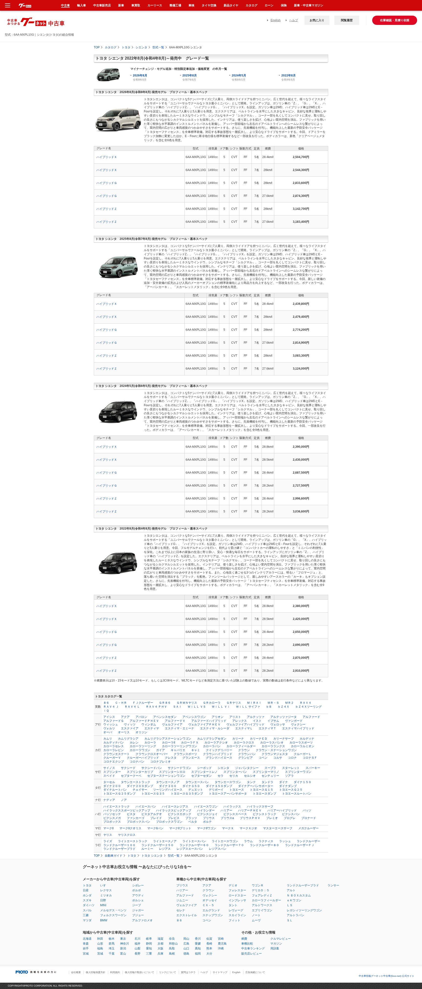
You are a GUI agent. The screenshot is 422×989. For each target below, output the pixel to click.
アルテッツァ (255, 717)
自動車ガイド (113, 855)
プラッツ (191, 818)
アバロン (141, 717)
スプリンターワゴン (298, 772)
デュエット (195, 789)
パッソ (307, 810)
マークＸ (228, 828)
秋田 (100, 938)
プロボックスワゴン (169, 821)
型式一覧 (158, 47)
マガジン (276, 943)
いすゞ (104, 885)
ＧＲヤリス (233, 702)
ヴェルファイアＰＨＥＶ (204, 724)
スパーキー (313, 768)
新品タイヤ (231, 5)
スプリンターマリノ (266, 772)
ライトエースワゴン (225, 841)
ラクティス (266, 841)
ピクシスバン (291, 814)
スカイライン (237, 915)
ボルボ (136, 890)
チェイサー (140, 789)
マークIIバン (155, 828)
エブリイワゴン (262, 910)
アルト (291, 890)
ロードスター (237, 895)
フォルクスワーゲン (113, 915)
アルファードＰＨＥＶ (144, 721)
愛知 (149, 948)
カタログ (251, 5)
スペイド (109, 775)
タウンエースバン (197, 782)
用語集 (274, 948)
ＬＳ (290, 905)
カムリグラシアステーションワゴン (167, 738)
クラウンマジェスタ (275, 754)
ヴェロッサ (277, 724)
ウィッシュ (110, 724)
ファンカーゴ (135, 818)
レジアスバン (217, 849)
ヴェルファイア (172, 724)
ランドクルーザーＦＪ (299, 845)
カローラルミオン (302, 746)
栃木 (112, 938)
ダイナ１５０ (302, 782)
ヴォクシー (298, 724)
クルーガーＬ (302, 754)
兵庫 (160, 953)
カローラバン (212, 746)
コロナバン (137, 761)
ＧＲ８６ (165, 702)
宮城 (86, 953)
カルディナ (307, 738)
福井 (137, 943)
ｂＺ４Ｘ (283, 706)
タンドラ (267, 782)
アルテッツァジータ (283, 717)
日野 (103, 900)
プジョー (138, 915)
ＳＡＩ (177, 706)
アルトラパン (295, 915)
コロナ (292, 757)
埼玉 (112, 948)
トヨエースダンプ (264, 793)
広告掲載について (255, 972)
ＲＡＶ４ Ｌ (132, 706)
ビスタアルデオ (151, 814)
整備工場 (175, 5)
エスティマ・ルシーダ (214, 728)
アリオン (217, 717)
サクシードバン (151, 768)
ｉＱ (106, 710)
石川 (137, 938)
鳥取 (172, 948)
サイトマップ (220, 972)
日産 (86, 890)
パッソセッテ (112, 814)
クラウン (244, 750)
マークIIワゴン (206, 828)
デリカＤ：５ (260, 890)
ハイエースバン (146, 806)
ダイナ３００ (168, 786)
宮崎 (221, 938)
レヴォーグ (236, 910)
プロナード (308, 818)
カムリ (107, 738)
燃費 (244, 938)
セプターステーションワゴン (166, 775)
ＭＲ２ (289, 702)
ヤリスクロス (127, 835)
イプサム (273, 721)
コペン (263, 757)
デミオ (233, 885)
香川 (198, 938)
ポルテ (207, 821)
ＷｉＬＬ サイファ (248, 706)
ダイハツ (89, 905)
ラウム (248, 841)
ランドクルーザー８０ (264, 845)
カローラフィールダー (241, 746)
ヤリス (107, 835)
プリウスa (227, 818)
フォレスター (237, 890)
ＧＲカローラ (212, 702)
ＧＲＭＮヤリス (187, 702)
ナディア (109, 800)
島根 (172, 953)
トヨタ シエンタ (152, 855)
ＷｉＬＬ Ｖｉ (221, 706)
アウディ (138, 895)
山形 (100, 943)
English (276, 20)
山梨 (137, 948)
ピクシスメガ (112, 818)
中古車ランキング (253, 948)
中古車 (65, 5)
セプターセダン (201, 775)
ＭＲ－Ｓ (273, 702)
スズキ (87, 900)
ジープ (136, 905)
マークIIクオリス (130, 828)
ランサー (333, 885)
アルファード (311, 717)
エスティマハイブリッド (298, 728)
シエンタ (141, 47)
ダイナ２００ (112, 786)
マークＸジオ (248, 828)
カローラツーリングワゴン (179, 746)
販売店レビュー (251, 953)
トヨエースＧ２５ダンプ (119, 793)
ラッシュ (285, 841)
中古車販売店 (102, 5)
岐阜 (149, 938)
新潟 (123, 948)
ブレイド (156, 818)
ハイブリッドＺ (106, 209)
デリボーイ (216, 789)
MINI (103, 905)
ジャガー (138, 910)
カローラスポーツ (301, 742)
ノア (124, 800)
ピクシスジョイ (207, 814)
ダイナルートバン (115, 789)
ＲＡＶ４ (305, 702)
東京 (123, 938)
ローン (269, 5)
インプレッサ (237, 900)
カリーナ (238, 738)
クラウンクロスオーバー (152, 754)
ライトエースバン (194, 841)
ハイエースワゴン (206, 806)
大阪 (160, 948)
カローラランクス (273, 746)
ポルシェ (138, 900)
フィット (234, 920)
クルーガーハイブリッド (143, 757)
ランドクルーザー (308, 841)
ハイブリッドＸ (106, 157)
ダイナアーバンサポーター (255, 786)
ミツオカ (106, 895)
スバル (87, 910)
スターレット (291, 768)
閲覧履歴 (347, 20)
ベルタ (192, 821)
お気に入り (317, 20)
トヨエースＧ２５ (291, 789)
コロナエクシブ (113, 761)
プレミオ (272, 818)
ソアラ (289, 775)
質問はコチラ (188, 972)
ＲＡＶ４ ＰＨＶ (156, 706)
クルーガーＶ (112, 757)
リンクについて (167, 972)
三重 (149, 953)
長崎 (209, 943)
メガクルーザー (308, 828)
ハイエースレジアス (175, 806)
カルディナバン (113, 742)
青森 (86, 943)
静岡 (149, 943)
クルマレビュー (280, 938)
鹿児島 (222, 943)
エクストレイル (186, 915)
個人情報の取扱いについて (139, 972)
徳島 (186, 953)
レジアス (165, 849)
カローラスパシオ (272, 742)
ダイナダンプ (288, 786)
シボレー (138, 885)
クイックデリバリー (219, 750)
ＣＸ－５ (208, 905)
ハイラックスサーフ (260, 806)
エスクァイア (129, 728)
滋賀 (160, 938)
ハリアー (226, 810)
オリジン (141, 732)
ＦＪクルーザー (143, 702)
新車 (121, 5)
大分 (209, 953)
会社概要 (76, 972)
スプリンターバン (235, 772)
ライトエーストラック (132, 841)
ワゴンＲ (258, 885)
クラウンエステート (116, 754)
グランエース (191, 757)
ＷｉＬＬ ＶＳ (197, 706)
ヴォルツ (109, 728)
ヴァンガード (294, 721)
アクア (125, 717)
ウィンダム (148, 724)
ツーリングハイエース (167, 789)
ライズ (107, 841)
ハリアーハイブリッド (282, 810)
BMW (103, 920)
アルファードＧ (113, 721)
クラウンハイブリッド (217, 754)
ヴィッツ (130, 724)
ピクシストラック (264, 814)
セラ (220, 775)
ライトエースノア (165, 841)
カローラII (168, 742)
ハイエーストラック (116, 806)
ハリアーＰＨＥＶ (250, 810)
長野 (137, 953)
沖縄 (221, 948)
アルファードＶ (175, 721)
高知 (198, 948)
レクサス (106, 890)
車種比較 (247, 943)
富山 (123, 953)
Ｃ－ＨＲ (121, 702)
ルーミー (147, 849)
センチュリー (270, 775)
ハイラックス (232, 806)
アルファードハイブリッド (208, 721)
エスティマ (151, 728)
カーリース (155, 5)
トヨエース (236, 789)
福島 (100, 948)
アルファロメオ (142, 920)
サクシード (128, 768)
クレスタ (171, 757)
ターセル (109, 782)
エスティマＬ (244, 728)
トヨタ (126, 47)
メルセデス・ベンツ (113, 910)
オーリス (124, 732)
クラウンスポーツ (185, 754)
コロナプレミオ (160, 761)
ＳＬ (290, 920)
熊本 (209, 948)
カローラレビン (113, 750)
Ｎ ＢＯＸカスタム (299, 895)
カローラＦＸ (190, 742)
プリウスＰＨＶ (250, 818)
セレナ (180, 910)
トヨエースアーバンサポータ (228, 793)
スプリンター (112, 772)
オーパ (107, 732)
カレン (134, 742)
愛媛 (198, 943)
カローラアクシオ (216, 742)
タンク (251, 782)
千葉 (112, 953)
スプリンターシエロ (172, 772)
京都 (160, 943)
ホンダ (87, 895)
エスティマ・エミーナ (179, 728)
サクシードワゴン (179, 768)
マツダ (87, 920)
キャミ (195, 750)
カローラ (150, 742)
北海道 (87, 938)
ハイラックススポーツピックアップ (126, 810)
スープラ (270, 768)
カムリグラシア (128, 738)
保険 (284, 5)
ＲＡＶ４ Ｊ (111, 706)
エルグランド (211, 910)
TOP (97, 47)
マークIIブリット (180, 828)
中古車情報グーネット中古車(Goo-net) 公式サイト (386, 976)
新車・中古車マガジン (308, 5)
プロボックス (112, 821)
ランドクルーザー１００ (119, 845)
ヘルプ (293, 20)
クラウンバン (247, 754)
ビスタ (131, 814)
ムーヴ (256, 920)
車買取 (135, 5)
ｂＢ (269, 706)
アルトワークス (262, 905)
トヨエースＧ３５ (153, 793)
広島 (186, 943)
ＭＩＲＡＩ (254, 702)
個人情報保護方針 (95, 972)
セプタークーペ (131, 775)
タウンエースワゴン (228, 782)
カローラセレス (113, 746)
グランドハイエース (219, 757)
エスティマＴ (267, 728)
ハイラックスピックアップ (173, 810)
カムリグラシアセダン (211, 738)
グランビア (245, 757)
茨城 (100, 953)
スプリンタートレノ (204, 772)
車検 (191, 5)
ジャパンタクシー (247, 768)
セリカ (233, 775)
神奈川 (124, 943)
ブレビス (173, 818)
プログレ (289, 818)
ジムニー (182, 900)
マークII (108, 828)
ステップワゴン (212, 915)
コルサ (277, 757)
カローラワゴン (140, 750)
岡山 (186, 938)
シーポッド (204, 768)
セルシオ (250, 775)
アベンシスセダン (165, 717)
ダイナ (283, 782)
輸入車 (81, 5)
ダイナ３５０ (191, 786)
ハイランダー (206, 810)
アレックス (239, 721)
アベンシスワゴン (194, 717)
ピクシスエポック (179, 814)
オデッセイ (209, 900)
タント (233, 905)
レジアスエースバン (190, 849)
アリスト (235, 717)
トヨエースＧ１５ (261, 789)
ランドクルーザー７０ (229, 845)
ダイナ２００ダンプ (140, 786)
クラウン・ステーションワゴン (276, 750)
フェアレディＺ (262, 895)
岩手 (86, 948)
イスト (257, 721)
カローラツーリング (143, 746)
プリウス (209, 818)
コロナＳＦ (310, 757)
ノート (256, 915)
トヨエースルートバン (296, 793)
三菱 (86, 915)
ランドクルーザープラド (119, 849)
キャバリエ (178, 750)
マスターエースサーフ (277, 828)
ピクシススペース (235, 814)
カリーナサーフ (283, 738)
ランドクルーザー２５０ (157, 845)
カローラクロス (244, 742)
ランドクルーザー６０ (194, 845)
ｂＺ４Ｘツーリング (308, 706)
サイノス (109, 768)
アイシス (109, 717)
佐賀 (209, 938)
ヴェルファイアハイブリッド (245, 724)
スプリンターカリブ (140, 772)
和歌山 (173, 943)
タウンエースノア (167, 782)
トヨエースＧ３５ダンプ (187, 793)
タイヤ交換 (209, 5)
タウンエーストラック (135, 782)
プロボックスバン (138, 821)
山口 (186, 948)
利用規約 (115, 972)
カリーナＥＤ (258, 738)
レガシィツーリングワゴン (304, 910)
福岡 (198, 953)
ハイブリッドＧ (106, 183)
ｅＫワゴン (294, 900)
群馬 (112, 943)
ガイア (160, 750)
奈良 (172, 938)
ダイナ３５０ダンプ (219, 786)
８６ (106, 702)
